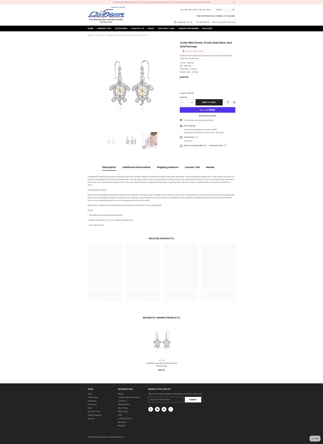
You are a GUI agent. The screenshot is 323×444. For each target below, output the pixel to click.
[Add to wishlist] (228, 102)
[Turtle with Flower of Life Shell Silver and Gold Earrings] (161, 340)
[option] (130, 83)
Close (234, 2)
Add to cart (209, 102)
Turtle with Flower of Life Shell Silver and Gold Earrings (161, 364)
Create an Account (227, 22)
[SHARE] (233, 102)
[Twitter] (170, 409)
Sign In (215, 22)
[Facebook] (150, 409)
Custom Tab (192, 167)
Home (90, 35)
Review (210, 167)
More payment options (207, 115)
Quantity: (183, 97)
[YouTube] (164, 409)
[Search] (225, 10)
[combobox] (223, 9)
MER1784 (190, 63)
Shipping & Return (167, 167)
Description (109, 167)
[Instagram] (157, 409)
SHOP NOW (205, 2)
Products (98, 35)
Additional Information (137, 167)
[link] (105, 295)
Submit (193, 399)
